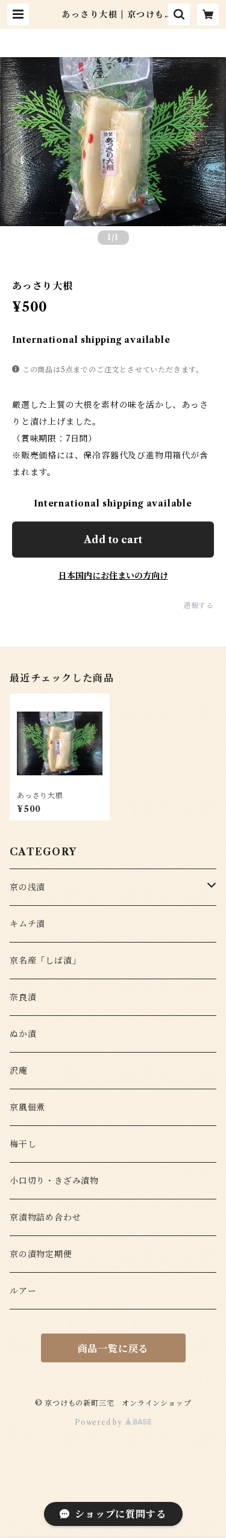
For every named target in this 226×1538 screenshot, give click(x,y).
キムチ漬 (27, 923)
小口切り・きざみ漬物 (54, 1180)
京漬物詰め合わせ (45, 1217)
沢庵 (19, 1070)
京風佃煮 (27, 1107)
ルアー (23, 1290)
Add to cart (113, 540)
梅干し (23, 1144)
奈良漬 (23, 997)
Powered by (100, 1422)
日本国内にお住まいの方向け (113, 575)
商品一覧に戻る (113, 1349)
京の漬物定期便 (41, 1254)
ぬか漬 (23, 1034)
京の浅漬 (27, 887)
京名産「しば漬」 (45, 960)
